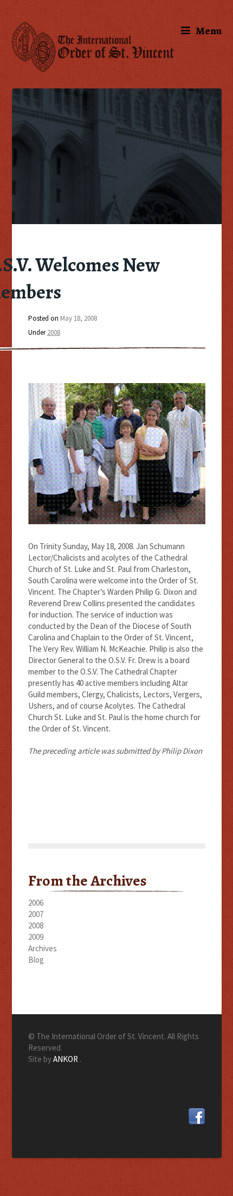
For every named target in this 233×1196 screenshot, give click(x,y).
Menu (209, 30)
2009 (35, 937)
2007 (35, 914)
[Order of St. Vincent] (117, 47)
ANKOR (66, 1059)
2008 (53, 332)
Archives (42, 948)
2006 (35, 903)
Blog (36, 960)
